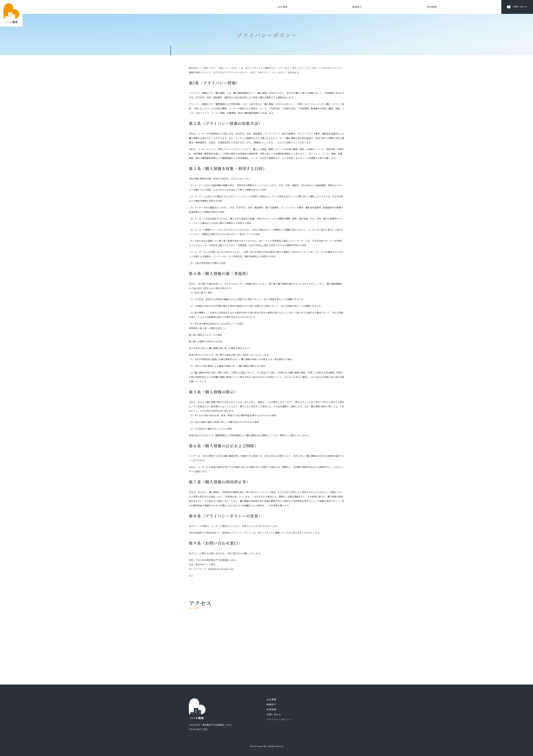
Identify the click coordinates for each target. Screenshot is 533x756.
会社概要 (282, 7)
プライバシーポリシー (278, 719)
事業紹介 (357, 7)
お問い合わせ (520, 6)
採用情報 (432, 7)
